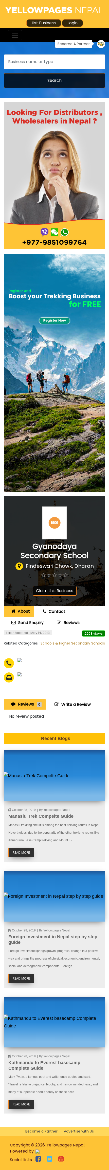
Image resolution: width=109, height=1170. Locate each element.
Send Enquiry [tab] (31, 623)
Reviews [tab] (29, 704)
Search (54, 80)
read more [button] (21, 852)
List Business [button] (44, 23)
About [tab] (24, 611)
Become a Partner (41, 1131)
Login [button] (72, 23)
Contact (57, 611)
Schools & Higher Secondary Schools (73, 643)
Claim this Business (54, 591)
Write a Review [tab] (76, 704)
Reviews (72, 623)
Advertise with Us (79, 1131)
